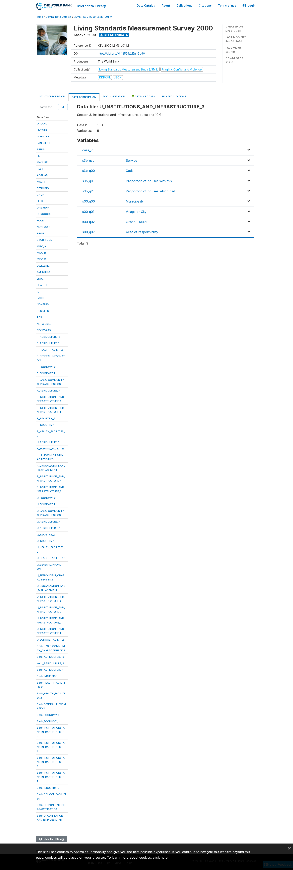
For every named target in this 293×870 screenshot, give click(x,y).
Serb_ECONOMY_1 (48, 714)
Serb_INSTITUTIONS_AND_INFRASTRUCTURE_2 (51, 762)
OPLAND (42, 123)
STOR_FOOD (44, 239)
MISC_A (41, 246)
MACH (41, 181)
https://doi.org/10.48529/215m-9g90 (121, 53)
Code (130, 171)
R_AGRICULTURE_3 (48, 390)
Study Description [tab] (52, 96)
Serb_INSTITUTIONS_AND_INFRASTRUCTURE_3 (51, 747)
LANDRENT (43, 143)
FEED (40, 201)
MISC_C (41, 259)
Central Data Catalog (58, 16)
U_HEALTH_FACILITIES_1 (51, 558)
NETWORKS (44, 323)
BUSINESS (43, 310)
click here (160, 857)
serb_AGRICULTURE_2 (50, 663)
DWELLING (43, 265)
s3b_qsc (88, 160)
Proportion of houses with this (149, 181)
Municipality (135, 201)
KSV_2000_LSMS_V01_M (97, 16)
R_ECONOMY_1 (46, 373)
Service (131, 160)
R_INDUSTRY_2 (46, 418)
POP (39, 317)
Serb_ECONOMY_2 (48, 721)
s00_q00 (88, 201)
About (166, 5)
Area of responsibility (142, 232)
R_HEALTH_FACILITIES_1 (51, 349)
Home (39, 16)
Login (252, 5)
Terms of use (227, 5)
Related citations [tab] (174, 96)
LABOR (41, 297)
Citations (205, 5)
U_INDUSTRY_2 (46, 534)
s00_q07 (88, 232)
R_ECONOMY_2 (46, 366)
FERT (40, 155)
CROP (40, 194)
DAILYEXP (43, 207)
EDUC (40, 278)
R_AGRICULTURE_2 (48, 336)
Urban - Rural (136, 222)
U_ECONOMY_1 (46, 504)
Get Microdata (115, 35)
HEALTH (42, 285)
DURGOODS (44, 213)
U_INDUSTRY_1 (45, 540)
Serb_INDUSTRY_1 (48, 676)
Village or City (136, 212)
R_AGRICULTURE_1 (48, 343)
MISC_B (41, 252)
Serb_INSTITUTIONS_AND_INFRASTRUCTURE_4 (51, 732)
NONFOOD (43, 226)
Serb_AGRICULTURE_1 (50, 669)
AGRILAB (42, 175)
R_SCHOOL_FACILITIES (51, 448)
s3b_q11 (88, 191)
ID (38, 291)
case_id (87, 150)
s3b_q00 (88, 171)
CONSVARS (44, 330)
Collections (184, 5)
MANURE (42, 162)
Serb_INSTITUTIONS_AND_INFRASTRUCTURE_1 (51, 777)
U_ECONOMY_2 (46, 497)
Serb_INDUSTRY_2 (48, 787)
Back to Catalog (53, 839)
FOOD (40, 220)
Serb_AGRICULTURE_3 (50, 656)
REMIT (40, 233)
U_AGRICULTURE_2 (48, 527)
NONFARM (43, 304)
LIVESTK (42, 130)
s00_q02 (88, 222)
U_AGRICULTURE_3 (48, 521)
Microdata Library (91, 6)
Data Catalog (146, 5)
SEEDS (41, 149)
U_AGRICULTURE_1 (48, 442)
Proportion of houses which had (150, 191)
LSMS (77, 16)
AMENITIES (43, 272)
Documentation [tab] (114, 96)
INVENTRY (43, 136)
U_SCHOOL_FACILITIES (51, 639)
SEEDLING (43, 188)
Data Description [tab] (84, 97)
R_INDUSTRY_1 (45, 424)
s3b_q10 (88, 181)
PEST (40, 168)
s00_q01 (88, 212)
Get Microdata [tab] (144, 96)
